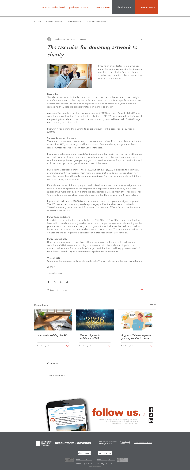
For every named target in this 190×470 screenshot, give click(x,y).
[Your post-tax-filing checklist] (53, 319)
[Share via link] (67, 282)
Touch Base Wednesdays (96, 21)
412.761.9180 (126, 442)
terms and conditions (95, 466)
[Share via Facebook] (48, 282)
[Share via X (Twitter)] (55, 282)
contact (154, 39)
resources (153, 29)
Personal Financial (74, 21)
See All (153, 304)
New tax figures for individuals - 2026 (89, 337)
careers (154, 35)
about (155, 23)
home (155, 20)
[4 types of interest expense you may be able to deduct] (137, 319)
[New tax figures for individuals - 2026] (95, 319)
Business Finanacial (54, 21)
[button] (123, 7)
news (155, 32)
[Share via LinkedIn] (61, 282)
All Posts (37, 21)
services (154, 26)
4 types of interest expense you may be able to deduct (136, 337)
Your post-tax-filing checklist (52, 335)
